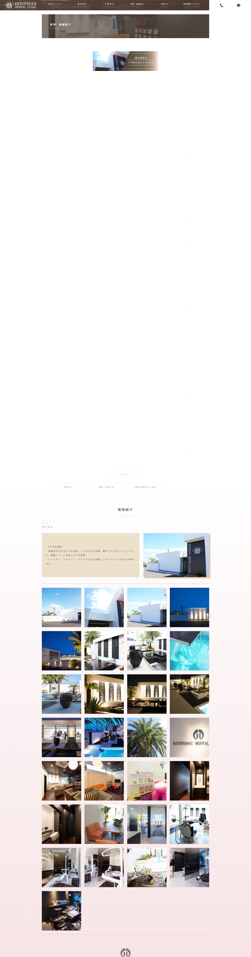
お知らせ (164, 5)
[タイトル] (176, 555)
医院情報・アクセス (191, 5)
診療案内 (109, 5)
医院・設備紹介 (137, 5)
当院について (55, 5)
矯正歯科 (82, 5)
